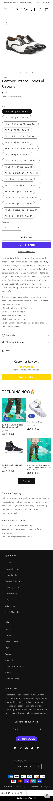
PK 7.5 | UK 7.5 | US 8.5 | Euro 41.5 (20, 136)
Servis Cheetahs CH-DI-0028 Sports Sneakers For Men (12, 426)
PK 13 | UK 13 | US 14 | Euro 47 (18, 204)
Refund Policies (12, 678)
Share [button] (7, 350)
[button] (5, 10)
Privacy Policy (11, 593)
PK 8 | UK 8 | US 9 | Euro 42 (17, 142)
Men (7, 648)
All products (10, 606)
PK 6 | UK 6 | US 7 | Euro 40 (17, 117)
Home (8, 629)
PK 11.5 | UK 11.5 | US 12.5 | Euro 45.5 (21, 185)
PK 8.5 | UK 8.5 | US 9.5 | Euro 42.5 (20, 148)
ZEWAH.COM (12, 787)
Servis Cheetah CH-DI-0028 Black (12, 466)
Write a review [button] (26, 377)
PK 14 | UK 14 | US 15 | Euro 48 (18, 216)
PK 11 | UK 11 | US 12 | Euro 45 (18, 179)
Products (9, 635)
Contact (8, 672)
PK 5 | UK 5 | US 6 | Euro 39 (17, 111)
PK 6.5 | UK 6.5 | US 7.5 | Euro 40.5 (20, 124)
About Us (9, 660)
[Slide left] (21, 72)
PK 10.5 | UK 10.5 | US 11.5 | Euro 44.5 (21, 173)
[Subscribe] (40, 729)
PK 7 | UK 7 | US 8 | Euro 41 (17, 130)
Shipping (5, 96)
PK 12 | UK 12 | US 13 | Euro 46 (18, 191)
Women (8, 654)
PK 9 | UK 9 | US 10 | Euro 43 (17, 154)
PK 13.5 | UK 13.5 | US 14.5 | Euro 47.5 (22, 210)
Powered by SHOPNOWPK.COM (27, 787)
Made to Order (11, 641)
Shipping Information (14, 666)
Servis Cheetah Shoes (35, 422)
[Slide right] (32, 72)
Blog (7, 599)
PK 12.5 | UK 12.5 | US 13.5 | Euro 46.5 (22, 197)
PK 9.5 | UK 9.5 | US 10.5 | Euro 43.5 (21, 160)
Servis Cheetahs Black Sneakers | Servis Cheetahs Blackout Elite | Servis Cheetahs (39, 467)
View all (26, 481)
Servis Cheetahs (12, 612)
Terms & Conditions (14, 581)
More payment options (26, 251)
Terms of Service (12, 569)
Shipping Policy (12, 587)
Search (8, 562)
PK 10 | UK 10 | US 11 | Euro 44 (18, 167)
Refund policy (11, 575)
